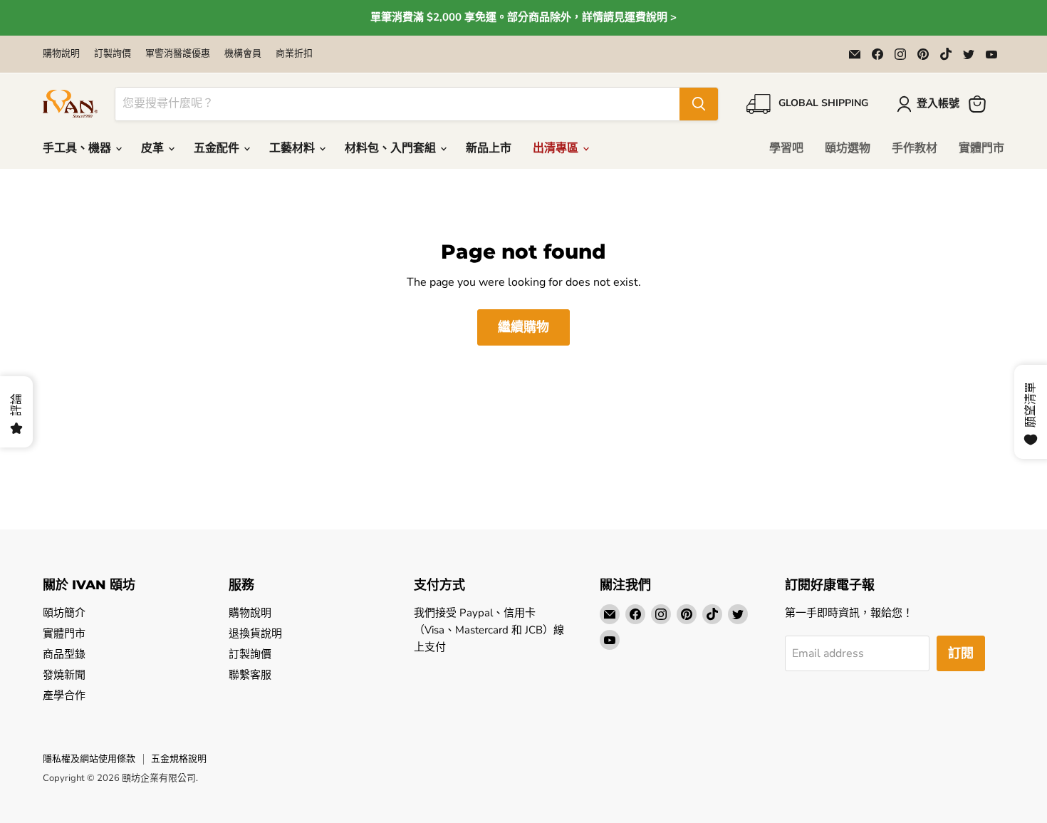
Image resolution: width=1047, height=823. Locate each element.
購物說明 (61, 53)
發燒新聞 (64, 675)
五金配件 (218, 148)
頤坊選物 (847, 148)
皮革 (154, 148)
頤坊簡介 (64, 613)
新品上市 (488, 148)
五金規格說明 (179, 758)
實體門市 (981, 148)
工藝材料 (293, 148)
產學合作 (64, 695)
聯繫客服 (250, 675)
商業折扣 (294, 53)
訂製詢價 (112, 53)
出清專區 (557, 148)
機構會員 (242, 53)
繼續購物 (523, 327)
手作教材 (914, 148)
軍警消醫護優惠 (177, 53)
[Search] (698, 104)
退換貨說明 (255, 633)
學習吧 (786, 148)
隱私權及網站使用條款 (89, 758)
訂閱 (961, 653)
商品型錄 (64, 654)
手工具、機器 (78, 148)
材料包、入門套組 (392, 148)
